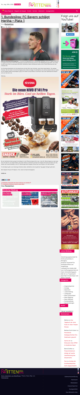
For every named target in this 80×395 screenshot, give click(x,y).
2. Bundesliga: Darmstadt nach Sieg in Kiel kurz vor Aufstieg (15, 182)
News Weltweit (68, 299)
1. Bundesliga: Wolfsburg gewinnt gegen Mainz (13, 184)
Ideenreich (41, 11)
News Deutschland (69, 295)
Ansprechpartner (69, 286)
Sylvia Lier (67, 340)
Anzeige (66, 288)
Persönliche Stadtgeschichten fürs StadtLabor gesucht (70, 335)
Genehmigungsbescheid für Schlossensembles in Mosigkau (69, 259)
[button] (77, 11)
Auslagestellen (50, 11)
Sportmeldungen (6, 14)
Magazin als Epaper (20, 11)
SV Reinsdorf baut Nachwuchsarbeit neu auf (30, 199)
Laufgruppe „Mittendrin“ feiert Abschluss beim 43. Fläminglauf (49, 200)
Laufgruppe (44, 193)
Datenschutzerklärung (71, 376)
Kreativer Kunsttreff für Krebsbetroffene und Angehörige (68, 264)
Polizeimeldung (68, 301)
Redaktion (9, 24)
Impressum (74, 379)
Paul (65, 361)
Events (29, 11)
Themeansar (4, 378)
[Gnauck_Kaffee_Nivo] (30, 117)
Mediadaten (74, 383)
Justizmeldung (68, 292)
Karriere (35, 11)
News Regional (8, 11)
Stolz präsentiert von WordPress (11, 376)
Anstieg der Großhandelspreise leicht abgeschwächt (70, 363)
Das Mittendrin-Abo (72, 392)
